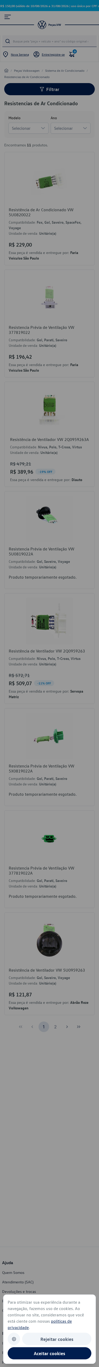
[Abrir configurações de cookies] (14, 1339)
